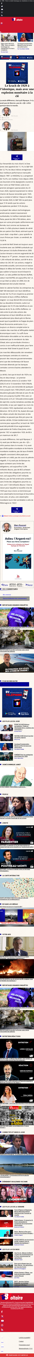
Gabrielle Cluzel (18, 1259)
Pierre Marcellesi (18, 758)
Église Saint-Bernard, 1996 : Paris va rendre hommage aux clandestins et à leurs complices (7, 47)
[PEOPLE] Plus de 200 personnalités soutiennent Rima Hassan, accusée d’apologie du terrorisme (16, 817)
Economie (10, 119)
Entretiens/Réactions (11, 1036)
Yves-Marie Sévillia (19, 749)
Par (4, 52)
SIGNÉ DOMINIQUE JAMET (11, 764)
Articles (5, 119)
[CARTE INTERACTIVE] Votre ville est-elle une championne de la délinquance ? (14, 898)
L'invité (5, 823)
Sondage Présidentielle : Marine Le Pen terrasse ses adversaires (25, 45)
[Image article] (9, 37)
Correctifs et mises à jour (13, 1132)
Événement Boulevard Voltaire (14, 1182)
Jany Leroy (17, 739)
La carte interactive (10, 876)
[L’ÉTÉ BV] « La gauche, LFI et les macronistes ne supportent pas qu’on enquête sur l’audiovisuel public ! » (17, 847)
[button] (17, 675)
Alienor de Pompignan (20, 1268)
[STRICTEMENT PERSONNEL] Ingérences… (13, 787)
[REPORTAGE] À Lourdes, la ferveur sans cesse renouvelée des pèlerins (14, 650)
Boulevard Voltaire (19, 1227)
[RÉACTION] (16, 1081)
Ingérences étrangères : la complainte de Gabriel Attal (17, 1154)
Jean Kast (16, 1277)
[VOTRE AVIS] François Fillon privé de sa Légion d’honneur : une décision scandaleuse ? (14, 957)
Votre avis (6, 934)
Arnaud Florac (18, 731)
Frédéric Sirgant (18, 1235)
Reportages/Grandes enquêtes (15, 605)
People (5, 794)
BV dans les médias (10, 904)
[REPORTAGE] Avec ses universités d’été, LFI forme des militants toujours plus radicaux (17, 628)
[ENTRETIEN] (16, 1059)
